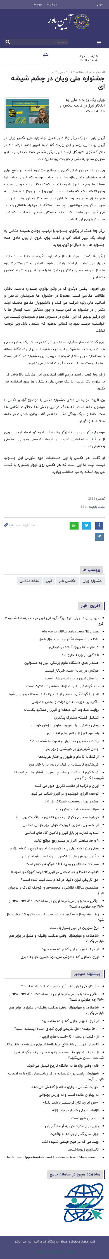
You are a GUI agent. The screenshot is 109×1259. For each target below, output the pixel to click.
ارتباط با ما (52, 4)
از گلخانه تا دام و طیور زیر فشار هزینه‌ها (68, 756)
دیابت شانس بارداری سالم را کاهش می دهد (65, 1087)
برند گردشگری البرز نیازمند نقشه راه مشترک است (62, 686)
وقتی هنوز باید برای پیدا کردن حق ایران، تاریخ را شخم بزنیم (54, 848)
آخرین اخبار (90, 606)
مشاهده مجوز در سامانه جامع (75, 1174)
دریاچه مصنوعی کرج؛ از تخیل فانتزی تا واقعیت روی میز (57, 817)
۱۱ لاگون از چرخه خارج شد (80, 655)
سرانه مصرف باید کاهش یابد (77, 809)
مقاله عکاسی (29, 581)
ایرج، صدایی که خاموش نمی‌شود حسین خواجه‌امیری (60, 957)
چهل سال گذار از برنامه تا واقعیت (74, 1134)
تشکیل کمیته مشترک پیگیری (76, 717)
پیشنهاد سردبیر (87, 974)
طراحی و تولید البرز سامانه (55, 1251)
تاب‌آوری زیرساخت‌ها (83, 1149)
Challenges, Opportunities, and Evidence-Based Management (51, 1157)
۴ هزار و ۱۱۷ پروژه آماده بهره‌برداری (74, 647)
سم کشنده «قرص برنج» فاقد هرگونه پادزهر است (62, 864)
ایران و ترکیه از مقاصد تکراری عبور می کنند (67, 785)
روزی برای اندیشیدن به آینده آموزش (72, 1126)
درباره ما (38, 4)
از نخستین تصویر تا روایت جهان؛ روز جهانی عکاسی (61, 825)
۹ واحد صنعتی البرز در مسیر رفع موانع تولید (66, 840)
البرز (49, 581)
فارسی (100, 4)
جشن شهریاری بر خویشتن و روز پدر (72, 749)
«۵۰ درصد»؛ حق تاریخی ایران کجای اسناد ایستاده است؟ (56, 1028)
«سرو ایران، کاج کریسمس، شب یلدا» (71, 1102)
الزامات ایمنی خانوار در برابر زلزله (75, 1110)
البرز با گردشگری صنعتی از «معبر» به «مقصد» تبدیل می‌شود (53, 694)
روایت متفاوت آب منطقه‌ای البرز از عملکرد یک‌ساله (61, 709)
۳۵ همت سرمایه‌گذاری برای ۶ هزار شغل (69, 639)
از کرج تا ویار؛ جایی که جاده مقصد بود (70, 949)
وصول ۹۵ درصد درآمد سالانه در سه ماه (70, 631)
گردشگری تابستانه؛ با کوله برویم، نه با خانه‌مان (64, 764)
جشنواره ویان (92, 581)
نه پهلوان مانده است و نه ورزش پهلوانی (68, 1094)
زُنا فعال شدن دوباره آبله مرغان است (72, 678)
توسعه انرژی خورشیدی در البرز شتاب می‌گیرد (65, 793)
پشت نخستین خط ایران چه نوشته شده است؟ (64, 741)
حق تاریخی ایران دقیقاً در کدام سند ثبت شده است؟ (60, 879)
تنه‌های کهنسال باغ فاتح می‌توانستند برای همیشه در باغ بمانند (52, 1044)
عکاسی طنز (67, 581)
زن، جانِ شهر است (85, 1118)
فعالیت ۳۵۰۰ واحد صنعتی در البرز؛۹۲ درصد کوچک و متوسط (55, 872)
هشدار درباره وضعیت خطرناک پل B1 (72, 801)
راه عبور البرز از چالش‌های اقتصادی (72, 733)
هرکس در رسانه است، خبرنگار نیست (72, 670)
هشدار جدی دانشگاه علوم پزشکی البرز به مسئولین (61, 662)
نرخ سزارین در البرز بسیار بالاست (74, 927)
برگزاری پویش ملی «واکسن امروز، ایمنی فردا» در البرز (59, 856)
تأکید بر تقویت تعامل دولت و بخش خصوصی (65, 702)
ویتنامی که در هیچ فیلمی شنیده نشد (70, 1141)
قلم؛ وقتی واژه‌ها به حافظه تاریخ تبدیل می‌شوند (63, 1065)
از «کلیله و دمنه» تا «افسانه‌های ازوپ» (69, 1036)
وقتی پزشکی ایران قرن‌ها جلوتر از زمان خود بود (64, 725)
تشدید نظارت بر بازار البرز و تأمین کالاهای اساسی (62, 832)
